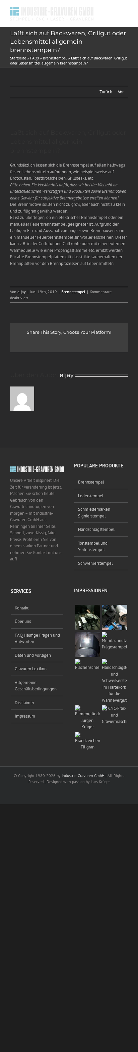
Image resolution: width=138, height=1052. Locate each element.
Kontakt (21, 608)
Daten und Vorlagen (33, 655)
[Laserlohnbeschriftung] (87, 635)
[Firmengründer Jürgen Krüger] (87, 708)
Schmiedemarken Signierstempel (94, 512)
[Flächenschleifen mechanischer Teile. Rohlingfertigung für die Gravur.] (87, 662)
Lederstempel (91, 496)
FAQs (34, 57)
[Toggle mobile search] (113, 10)
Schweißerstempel (95, 563)
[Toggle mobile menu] (125, 10)
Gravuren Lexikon (31, 669)
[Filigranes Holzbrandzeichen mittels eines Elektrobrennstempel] (87, 735)
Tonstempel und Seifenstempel (93, 546)
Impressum (25, 716)
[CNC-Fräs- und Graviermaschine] (114, 708)
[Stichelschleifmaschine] (114, 608)
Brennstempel (55, 57)
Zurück (105, 92)
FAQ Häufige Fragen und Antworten (37, 638)
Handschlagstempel (96, 529)
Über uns (23, 621)
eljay (21, 291)
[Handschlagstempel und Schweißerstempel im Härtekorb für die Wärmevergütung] (114, 662)
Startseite (18, 57)
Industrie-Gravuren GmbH (83, 775)
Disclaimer (24, 702)
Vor (121, 92)
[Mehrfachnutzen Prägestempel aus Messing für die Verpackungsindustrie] (114, 635)
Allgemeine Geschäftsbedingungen (36, 686)
